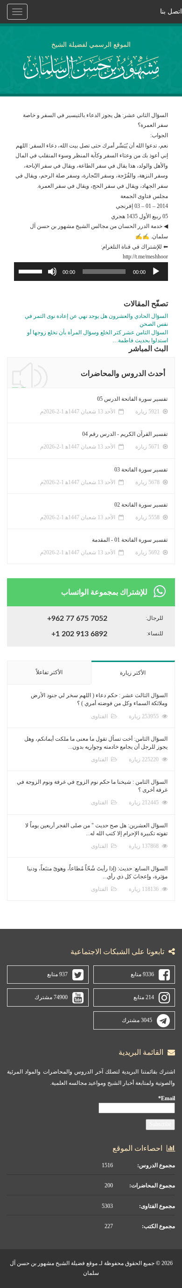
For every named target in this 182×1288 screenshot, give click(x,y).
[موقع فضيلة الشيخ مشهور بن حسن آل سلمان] (91, 65)
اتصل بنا (171, 11)
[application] (91, 271)
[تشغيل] (156, 271)
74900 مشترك (51, 997)
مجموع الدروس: (156, 1165)
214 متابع (143, 997)
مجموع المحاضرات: (152, 1185)
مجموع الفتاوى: (157, 1206)
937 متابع (57, 974)
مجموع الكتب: (158, 1226)
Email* (166, 1098)
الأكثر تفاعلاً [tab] (49, 672)
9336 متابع (142, 974)
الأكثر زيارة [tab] (133, 673)
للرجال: (154, 618)
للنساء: (155, 633)
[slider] (32, 270)
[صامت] (52, 271)
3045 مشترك (137, 1020)
